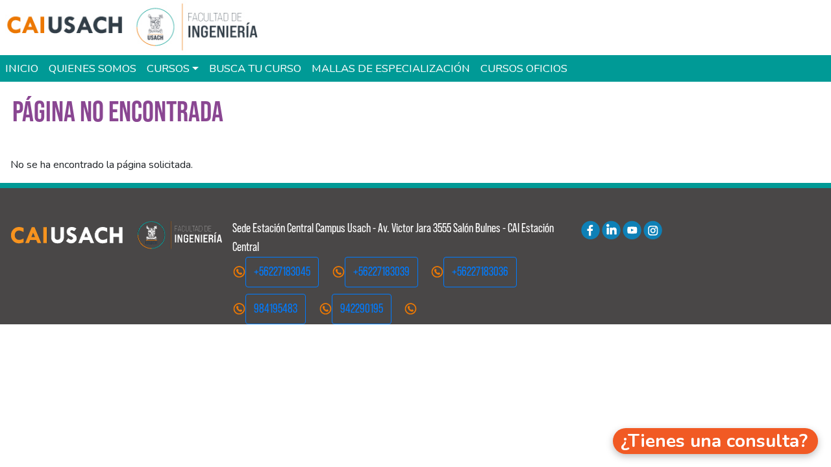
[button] (715, 441)
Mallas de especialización (391, 68)
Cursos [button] (168, 68)
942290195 (361, 308)
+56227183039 (381, 271)
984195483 (275, 308)
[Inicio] (139, 27)
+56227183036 (480, 271)
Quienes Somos (92, 68)
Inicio (21, 68)
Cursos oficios (523, 68)
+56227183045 (282, 271)
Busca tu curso (255, 68)
